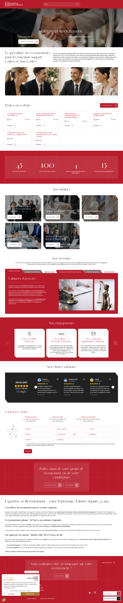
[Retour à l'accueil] (14, 4)
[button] (113, 387)
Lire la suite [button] (41, 395)
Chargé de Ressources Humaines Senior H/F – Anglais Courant (46, 134)
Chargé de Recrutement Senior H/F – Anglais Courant (17, 134)
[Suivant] (115, 343)
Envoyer (27, 451)
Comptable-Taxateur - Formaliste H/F (15, 115)
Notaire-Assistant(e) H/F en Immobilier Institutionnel (46, 115)
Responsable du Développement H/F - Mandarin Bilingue (73, 115)
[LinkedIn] (90, 593)
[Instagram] (95, 593)
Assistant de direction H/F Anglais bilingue (103, 115)
